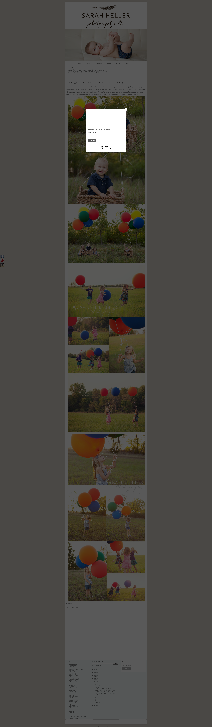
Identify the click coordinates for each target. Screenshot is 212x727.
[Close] (126, 109)
